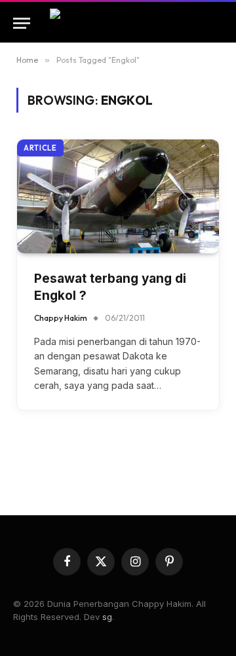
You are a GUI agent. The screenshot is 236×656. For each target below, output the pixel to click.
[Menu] (21, 23)
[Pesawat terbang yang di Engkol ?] (118, 196)
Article (40, 148)
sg (107, 616)
